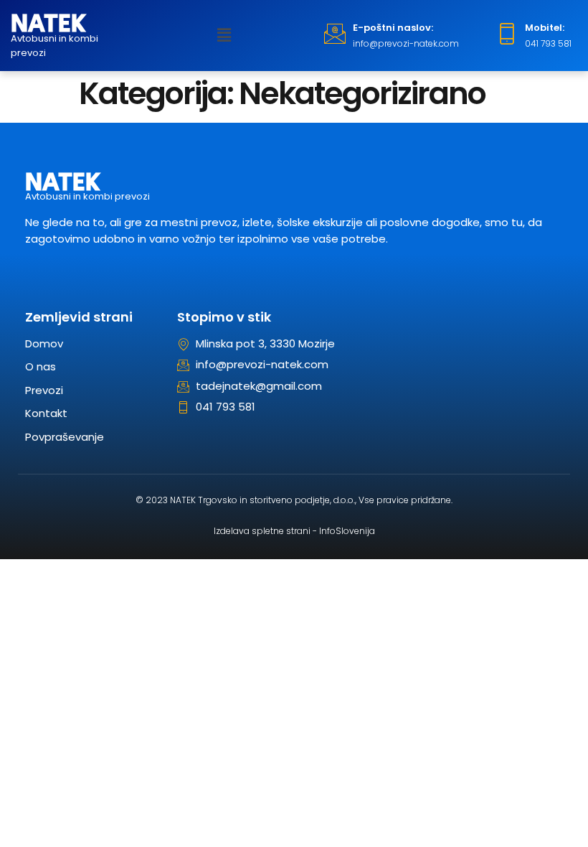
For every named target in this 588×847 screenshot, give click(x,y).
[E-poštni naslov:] (335, 34)
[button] (224, 36)
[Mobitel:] (507, 34)
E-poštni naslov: (393, 27)
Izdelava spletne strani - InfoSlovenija (294, 531)
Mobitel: (544, 27)
